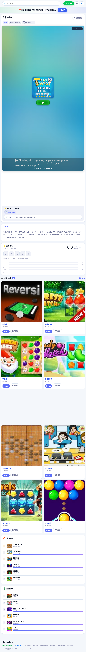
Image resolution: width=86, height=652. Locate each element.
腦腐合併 (16, 615)
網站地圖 (53, 646)
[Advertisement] (43, 188)
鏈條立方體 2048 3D (19, 608)
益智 (5, 23)
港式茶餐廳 (48, 468)
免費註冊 (62, 10)
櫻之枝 (15, 602)
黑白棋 (4, 324)
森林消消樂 (48, 324)
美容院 (15, 595)
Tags (13, 226)
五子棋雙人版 (6, 468)
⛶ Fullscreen (77, 29)
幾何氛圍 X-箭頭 (18, 621)
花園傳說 (5, 379)
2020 (14, 627)
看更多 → (82, 278)
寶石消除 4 (6, 523)
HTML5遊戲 (27, 646)
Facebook (17, 645)
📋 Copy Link (10, 212)
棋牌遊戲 (35, 646)
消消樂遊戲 (44, 646)
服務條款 (70, 646)
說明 (6, 226)
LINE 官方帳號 (7, 646)
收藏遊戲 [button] (79, 18)
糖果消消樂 (48, 379)
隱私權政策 (61, 646)
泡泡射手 (48, 523)
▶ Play (6, 331)
